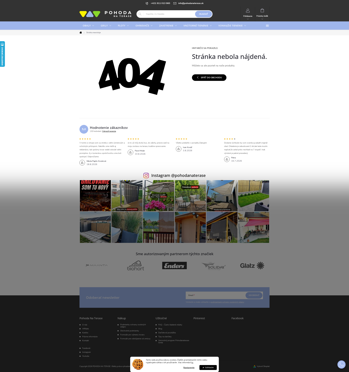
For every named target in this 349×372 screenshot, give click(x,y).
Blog (160, 329)
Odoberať (254, 295)
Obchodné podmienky (129, 331)
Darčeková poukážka (167, 333)
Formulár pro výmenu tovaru (132, 335)
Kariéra (85, 333)
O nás (84, 325)
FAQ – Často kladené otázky (170, 325)
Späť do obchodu (211, 77)
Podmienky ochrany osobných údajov (133, 326)
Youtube (85, 356)
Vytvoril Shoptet (263, 366)
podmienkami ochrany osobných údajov (227, 302)
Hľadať (203, 14)
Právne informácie (89, 337)
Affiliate (85, 329)
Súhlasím (209, 367)
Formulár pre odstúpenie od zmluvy (135, 339)
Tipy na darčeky (165, 337)
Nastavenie (189, 367)
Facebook (86, 348)
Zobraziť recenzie (109, 131)
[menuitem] (88, 25)
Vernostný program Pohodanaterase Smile (173, 341)
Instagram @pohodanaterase (178, 175)
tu (192, 362)
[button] (341, 364)
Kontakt (85, 341)
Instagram (86, 352)
